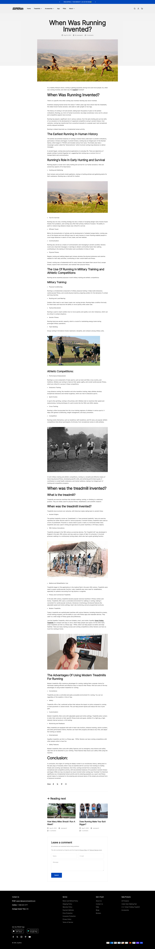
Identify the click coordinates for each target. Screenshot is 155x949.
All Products (125, 901)
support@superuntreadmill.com (25, 901)
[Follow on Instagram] (21, 937)
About (71, 8)
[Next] (95, 2)
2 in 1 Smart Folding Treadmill (130, 907)
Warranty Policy (67, 907)
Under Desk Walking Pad (129, 904)
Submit (56, 875)
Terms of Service (94, 850)
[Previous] (59, 2)
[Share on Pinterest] (61, 784)
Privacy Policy (83, 850)
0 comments (90, 35)
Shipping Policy (67, 904)
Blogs (97, 910)
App (58, 8)
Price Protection (67, 913)
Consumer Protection (69, 916)
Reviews (98, 913)
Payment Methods (68, 910)
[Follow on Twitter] (17, 937)
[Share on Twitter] (57, 784)
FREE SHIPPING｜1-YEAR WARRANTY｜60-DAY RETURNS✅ (77, 2)
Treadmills (37, 8)
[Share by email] (65, 784)
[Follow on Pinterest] (25, 937)
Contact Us (99, 904)
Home (29, 8)
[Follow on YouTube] (30, 937)
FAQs (64, 8)
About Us (99, 901)
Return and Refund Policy (70, 901)
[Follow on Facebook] (13, 937)
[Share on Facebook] (53, 784)
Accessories (48, 8)
